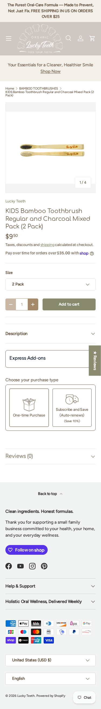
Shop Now (50, 71)
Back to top (47, 493)
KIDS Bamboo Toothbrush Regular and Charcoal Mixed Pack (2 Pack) (49, 93)
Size (8, 272)
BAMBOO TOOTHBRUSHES (38, 88)
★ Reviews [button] (95, 360)
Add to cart (69, 304)
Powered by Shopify (50, 696)
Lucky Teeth (15, 201)
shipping (47, 244)
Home (9, 88)
